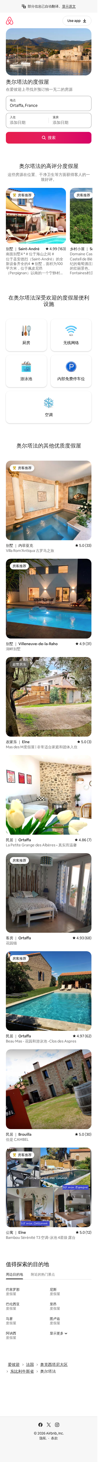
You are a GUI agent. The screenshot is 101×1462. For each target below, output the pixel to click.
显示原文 (69, 6)
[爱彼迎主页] (9, 20)
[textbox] (27, 123)
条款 (54, 1438)
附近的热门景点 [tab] (43, 1274)
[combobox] (49, 106)
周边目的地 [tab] (14, 1274)
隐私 (42, 1438)
